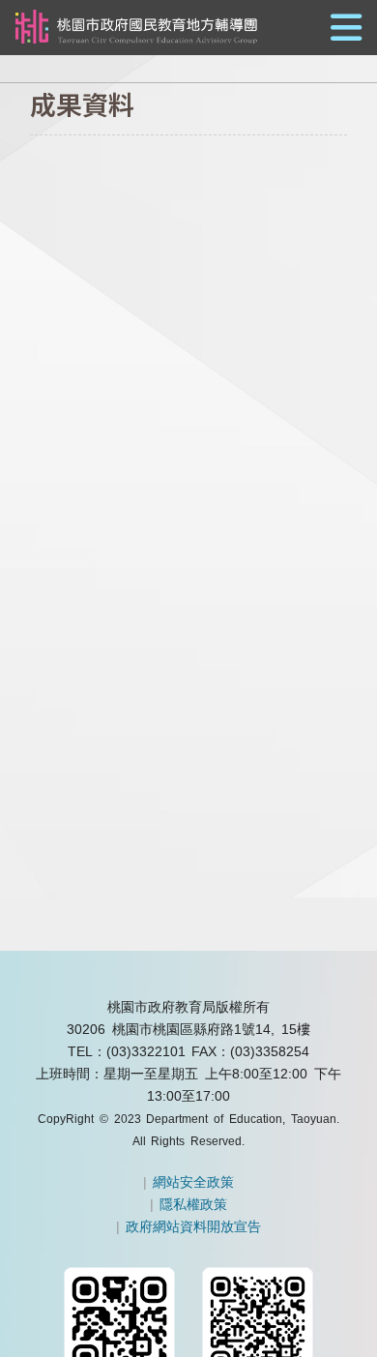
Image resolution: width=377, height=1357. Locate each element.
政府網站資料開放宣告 (193, 1226)
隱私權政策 (193, 1204)
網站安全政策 (193, 1182)
